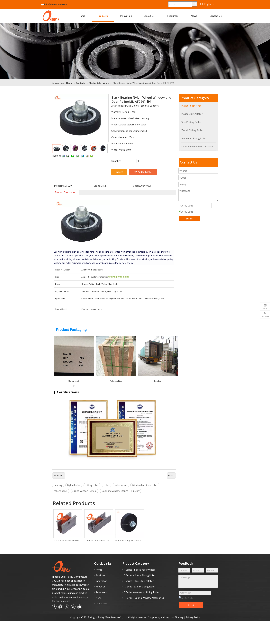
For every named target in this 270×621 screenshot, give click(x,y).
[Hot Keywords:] (194, 3)
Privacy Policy (193, 617)
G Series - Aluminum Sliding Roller (141, 592)
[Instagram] (79, 607)
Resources (101, 592)
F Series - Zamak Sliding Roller (139, 586)
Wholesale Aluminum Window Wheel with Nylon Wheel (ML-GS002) (67, 540)
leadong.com (167, 617)
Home (99, 569)
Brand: (97, 185)
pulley (136, 490)
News (99, 597)
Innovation (101, 581)
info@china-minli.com (55, 4)
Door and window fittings (115, 490)
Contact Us (101, 603)
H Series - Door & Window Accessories (144, 597)
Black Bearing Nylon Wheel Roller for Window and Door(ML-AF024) (129, 540)
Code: (136, 185)
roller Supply (60, 490)
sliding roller (92, 485)
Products (100, 575)
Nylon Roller (73, 485)
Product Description (65, 192)
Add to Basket (145, 172)
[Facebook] (54, 607)
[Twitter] (67, 607)
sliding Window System (84, 490)
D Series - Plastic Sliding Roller (140, 575)
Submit (189, 218)
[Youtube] (73, 607)
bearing (58, 485)
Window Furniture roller (145, 485)
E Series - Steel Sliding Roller (139, 581)
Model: (57, 185)
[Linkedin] (60, 607)
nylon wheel (120, 485)
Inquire (119, 172)
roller (106, 485)
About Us (100, 586)
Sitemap (179, 617)
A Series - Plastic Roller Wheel (139, 569)
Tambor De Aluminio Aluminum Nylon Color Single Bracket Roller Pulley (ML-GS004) (98, 540)
